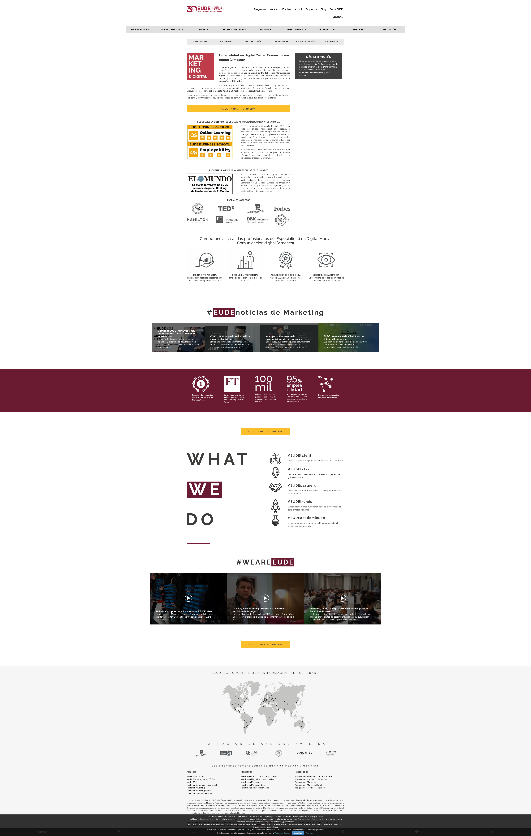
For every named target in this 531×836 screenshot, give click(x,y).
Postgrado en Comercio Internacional (311, 779)
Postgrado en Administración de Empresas (314, 776)
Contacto (337, 17)
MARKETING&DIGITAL (172, 29)
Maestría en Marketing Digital (253, 785)
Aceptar (298, 833)
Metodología (253, 41)
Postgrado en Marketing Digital (308, 785)
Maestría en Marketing (250, 782)
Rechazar (310, 833)
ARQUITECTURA (327, 29)
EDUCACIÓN (389, 29)
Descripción (200, 41)
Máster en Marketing (196, 788)
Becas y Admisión (306, 41)
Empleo (286, 9)
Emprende (311, 9)
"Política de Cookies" (282, 833)
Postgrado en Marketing (305, 782)
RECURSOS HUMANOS (234, 29)
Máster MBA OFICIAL (196, 776)
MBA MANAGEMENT (141, 29)
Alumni (298, 9)
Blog (323, 9)
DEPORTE (358, 29)
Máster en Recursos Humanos (200, 793)
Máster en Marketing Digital (199, 791)
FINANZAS (265, 29)
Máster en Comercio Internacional (202, 785)
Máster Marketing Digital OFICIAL (201, 779)
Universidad (281, 41)
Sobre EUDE (336, 9)
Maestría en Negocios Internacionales (257, 779)
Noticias (274, 9)
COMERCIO (203, 29)
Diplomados (331, 41)
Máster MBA (192, 782)
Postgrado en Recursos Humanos (310, 788)
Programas (260, 9)
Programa (226, 41)
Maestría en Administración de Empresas (259, 776)
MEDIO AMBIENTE (296, 29)
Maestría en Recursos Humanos (255, 788)
